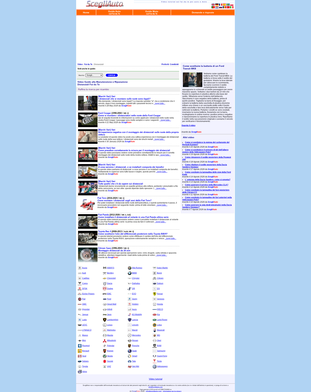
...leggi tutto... (159, 103)
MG (158, 335)
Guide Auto (114, 12)
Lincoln (135, 325)
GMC (84, 304)
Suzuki (110, 361)
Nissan (135, 340)
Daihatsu (136, 283)
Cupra (85, 283)
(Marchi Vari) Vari (124, 97)
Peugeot (86, 345)
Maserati (161, 330)
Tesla (159, 361)
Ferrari (160, 294)
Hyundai (86, 309)
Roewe (110, 351)
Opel (159, 340)
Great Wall (111, 304)
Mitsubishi (111, 340)
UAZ (109, 366)
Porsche (135, 345)
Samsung (161, 351)
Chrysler (135, 278)
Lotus (159, 325)
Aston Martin (162, 268)
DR (133, 288)
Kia (158, 314)
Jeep (109, 314)
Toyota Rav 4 (132, 232)
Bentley (110, 273)
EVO (134, 294)
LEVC (84, 325)
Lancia (135, 320)
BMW (134, 273)
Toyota (85, 366)
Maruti (135, 330)
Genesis (160, 299)
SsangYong (162, 356)
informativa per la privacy (172, 391)
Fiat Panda (133, 216)
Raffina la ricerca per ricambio (93, 89)
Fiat (83, 299)
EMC (109, 294)
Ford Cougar (129, 114)
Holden (135, 304)
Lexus (109, 325)
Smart (134, 356)
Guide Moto (151, 12)
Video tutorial (155, 379)
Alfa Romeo (137, 268)
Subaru (85, 361)
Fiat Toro (124, 199)
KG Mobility (137, 314)
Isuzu (134, 309)
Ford (109, 299)
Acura (84, 268)
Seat (84, 356)
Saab (134, 351)
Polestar (110, 345)
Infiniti (109, 309)
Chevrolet (111, 278)
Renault (85, 351)
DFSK (84, 288)
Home (86, 12)
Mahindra (111, 330)
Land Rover (162, 320)
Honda (160, 304)
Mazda (110, 335)
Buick (159, 273)
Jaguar (85, 314)
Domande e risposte (203, 12)
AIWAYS (110, 268)
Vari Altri (135, 366)
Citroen (160, 278)
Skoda (110, 356)
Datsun (160, 283)
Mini (84, 340)
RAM (159, 345)
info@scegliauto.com (156, 387)
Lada (84, 320)
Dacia (109, 283)
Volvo (84, 371)
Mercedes (136, 335)
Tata (134, 361)
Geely (134, 299)
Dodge (110, 288)
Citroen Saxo (114, 249)
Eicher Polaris (88, 294)
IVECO (160, 309)
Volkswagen (162, 366)
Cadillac (85, 278)
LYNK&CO (86, 330)
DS (158, 288)
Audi (84, 273)
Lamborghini (112, 320)
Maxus (85, 335)
